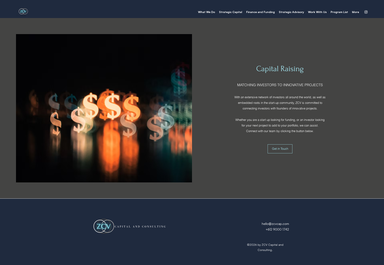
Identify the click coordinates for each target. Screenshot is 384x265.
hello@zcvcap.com (275, 224)
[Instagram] (366, 12)
